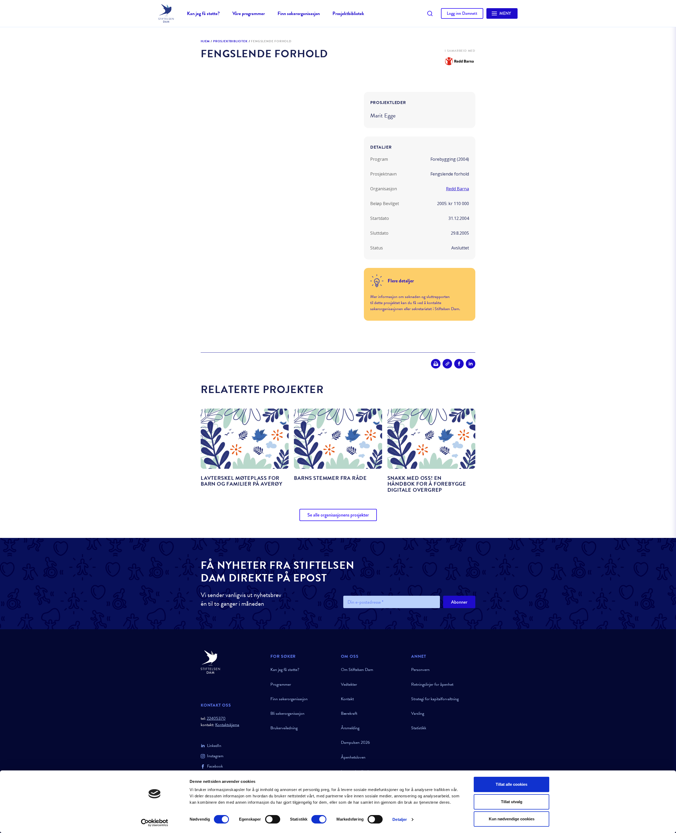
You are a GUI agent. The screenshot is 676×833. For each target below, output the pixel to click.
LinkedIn (214, 745)
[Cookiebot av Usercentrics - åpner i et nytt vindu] (155, 823)
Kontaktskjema (227, 725)
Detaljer (399, 819)
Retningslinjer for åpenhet (432, 684)
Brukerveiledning (284, 728)
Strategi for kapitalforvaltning (435, 699)
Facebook (215, 766)
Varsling (417, 713)
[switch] (272, 819)
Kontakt (347, 699)
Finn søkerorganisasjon (299, 13)
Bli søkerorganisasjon (287, 713)
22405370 (216, 718)
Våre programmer (248, 13)
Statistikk (418, 728)
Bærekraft (349, 713)
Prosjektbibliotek (348, 13)
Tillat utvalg (511, 801)
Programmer (280, 684)
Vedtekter (349, 684)
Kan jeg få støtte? (203, 13)
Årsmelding (350, 728)
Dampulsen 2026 (355, 742)
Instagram (215, 756)
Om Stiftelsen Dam (357, 669)
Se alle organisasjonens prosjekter (338, 515)
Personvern (420, 669)
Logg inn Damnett (462, 13)
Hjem (205, 41)
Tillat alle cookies (511, 784)
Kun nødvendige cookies (511, 819)
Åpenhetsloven (353, 757)
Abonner (459, 602)
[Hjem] (232, 662)
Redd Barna (457, 189)
